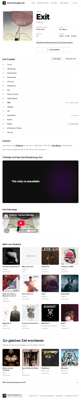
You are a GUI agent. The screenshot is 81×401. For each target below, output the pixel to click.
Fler (23, 372)
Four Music (63, 29)
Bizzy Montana (46, 326)
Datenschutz (33, 396)
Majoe (4, 372)
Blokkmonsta (46, 371)
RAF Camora (74, 124)
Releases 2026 (43, 3)
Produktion (71, 59)
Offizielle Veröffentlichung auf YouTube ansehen (54, 42)
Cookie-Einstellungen (46, 396)
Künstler (54, 3)
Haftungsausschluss (71, 396)
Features (57, 59)
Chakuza (39, 22)
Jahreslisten (64, 3)
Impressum (59, 396)
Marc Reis (64, 371)
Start (33, 3)
